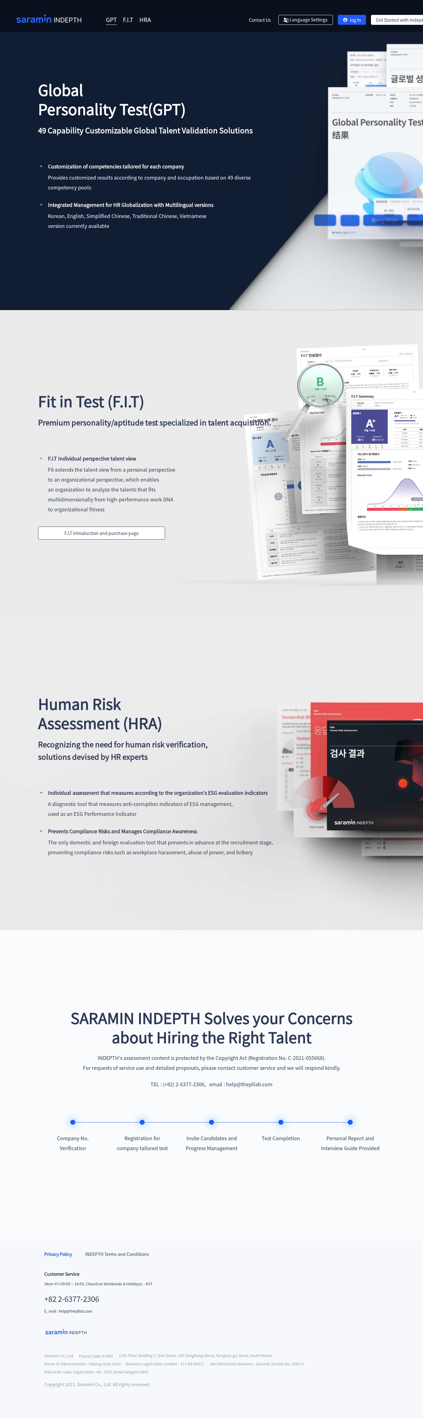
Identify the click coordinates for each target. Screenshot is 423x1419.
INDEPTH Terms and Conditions (116, 1254)
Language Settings (308, 19)
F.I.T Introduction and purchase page (101, 533)
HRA (145, 19)
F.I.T (128, 19)
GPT (111, 19)
